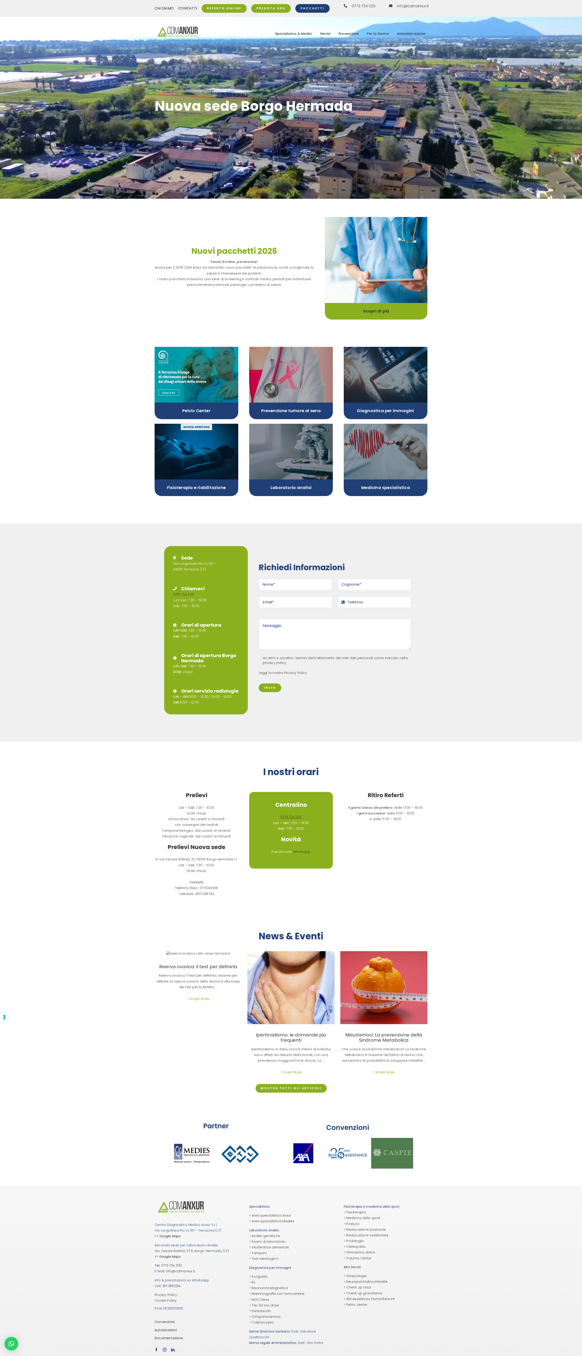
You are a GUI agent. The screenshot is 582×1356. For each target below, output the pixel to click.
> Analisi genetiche (264, 1236)
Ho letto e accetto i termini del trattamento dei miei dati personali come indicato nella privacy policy (335, 660)
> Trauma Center (357, 1258)
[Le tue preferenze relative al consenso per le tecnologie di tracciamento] (4, 1017)
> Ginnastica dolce (359, 1252)
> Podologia (354, 1241)
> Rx (252, 1282)
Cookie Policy (166, 1300)
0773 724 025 (183, 594)
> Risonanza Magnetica (268, 1288)
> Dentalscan (260, 1311)
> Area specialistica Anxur (270, 1215)
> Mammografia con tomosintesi (276, 1293)
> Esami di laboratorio (267, 1241)
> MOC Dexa (259, 1299)
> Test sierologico (263, 1258)
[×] (11, 1344)
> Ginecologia (355, 1276)
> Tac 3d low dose (264, 1305)
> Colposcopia (261, 1322)
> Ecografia (258, 1276)
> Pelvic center (355, 1304)
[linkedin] (173, 1349)
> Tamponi (258, 1253)
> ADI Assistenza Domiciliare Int (369, 1299)
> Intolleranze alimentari (269, 1247)
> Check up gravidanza (363, 1293)
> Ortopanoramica (264, 1316)
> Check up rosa (357, 1287)
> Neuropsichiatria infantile (366, 1281)
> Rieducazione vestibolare (366, 1235)
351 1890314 (171, 1286)
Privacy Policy (295, 672)
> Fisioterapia (355, 1212)
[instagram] (164, 1349)
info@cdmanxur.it (180, 1271)
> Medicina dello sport (362, 1218)
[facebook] (156, 1349)
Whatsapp (302, 851)
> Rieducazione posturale (365, 1229)
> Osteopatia (355, 1246)
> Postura (351, 1224)
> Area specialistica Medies (271, 1221)
